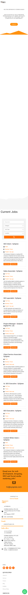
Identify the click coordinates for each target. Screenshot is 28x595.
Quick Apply (7, 264)
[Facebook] (4, 568)
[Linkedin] (10, 568)
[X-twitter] (13, 568)
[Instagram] (7, 568)
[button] (27, 3)
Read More (14, 264)
